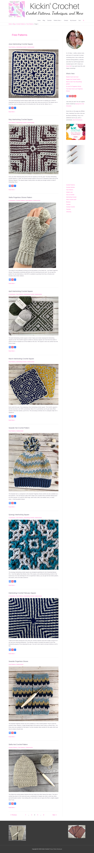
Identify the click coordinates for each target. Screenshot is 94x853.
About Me (68, 66)
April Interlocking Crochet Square (21, 291)
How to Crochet (70, 194)
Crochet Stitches (70, 187)
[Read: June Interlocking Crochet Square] (33, 73)
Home (39, 20)
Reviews (68, 202)
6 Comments (12, 294)
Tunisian (68, 204)
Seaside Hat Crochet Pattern (19, 428)
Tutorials (49, 20)
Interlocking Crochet (21, 47)
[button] (83, 20)
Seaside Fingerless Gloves (18, 661)
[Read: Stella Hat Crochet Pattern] (33, 770)
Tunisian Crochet (70, 206)
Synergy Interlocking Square (19, 515)
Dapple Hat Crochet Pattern (73, 79)
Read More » (12, 112)
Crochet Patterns (20, 200)
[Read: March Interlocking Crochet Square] (33, 384)
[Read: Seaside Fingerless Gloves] (33, 693)
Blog (44, 20)
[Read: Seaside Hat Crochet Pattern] (33, 462)
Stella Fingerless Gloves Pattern (20, 197)
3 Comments (12, 517)
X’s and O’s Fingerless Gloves (73, 86)
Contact (66, 20)
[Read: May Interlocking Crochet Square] (33, 149)
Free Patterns (12, 47)
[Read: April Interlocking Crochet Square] (33, 315)
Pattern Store (57, 20)
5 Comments (12, 200)
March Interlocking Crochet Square (21, 359)
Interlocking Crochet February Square (22, 593)
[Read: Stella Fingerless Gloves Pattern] (32, 235)
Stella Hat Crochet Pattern (18, 744)
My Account (73, 20)
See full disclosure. (78, 119)
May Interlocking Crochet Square (20, 119)
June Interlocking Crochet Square (21, 44)
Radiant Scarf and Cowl (72, 77)
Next (55, 815)
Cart (79, 20)
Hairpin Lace (69, 192)
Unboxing (68, 211)
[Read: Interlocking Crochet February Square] (33, 618)
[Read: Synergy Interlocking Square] (33, 544)
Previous (13, 815)
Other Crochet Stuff (71, 199)
